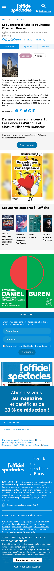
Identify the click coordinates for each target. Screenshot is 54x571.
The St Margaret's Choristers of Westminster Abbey (7, 239)
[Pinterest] (30, 111)
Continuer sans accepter (27, 566)
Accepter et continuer (27, 560)
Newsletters (7, 445)
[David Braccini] (35, 223)
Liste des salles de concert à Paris (17, 429)
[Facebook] (17, 111)
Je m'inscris (27, 352)
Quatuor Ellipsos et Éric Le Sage (48, 238)
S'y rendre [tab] (28, 46)
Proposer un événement (23, 442)
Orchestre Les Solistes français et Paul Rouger (21, 239)
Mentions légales (33, 445)
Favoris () (40, 39)
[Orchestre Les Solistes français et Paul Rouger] (21, 223)
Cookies (45, 445)
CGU (22, 445)
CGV (16, 445)
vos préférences (18, 552)
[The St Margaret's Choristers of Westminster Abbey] (8, 222)
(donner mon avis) (24, 39)
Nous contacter (27, 440)
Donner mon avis (27, 145)
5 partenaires (20, 549)
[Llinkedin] (34, 111)
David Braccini (32, 236)
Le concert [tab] (9, 46)
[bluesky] (25, 111)
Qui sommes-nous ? (10, 440)
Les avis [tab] (45, 46)
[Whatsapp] (21, 111)
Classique (44, 97)
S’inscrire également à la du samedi (28, 346)
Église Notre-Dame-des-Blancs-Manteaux (24, 100)
